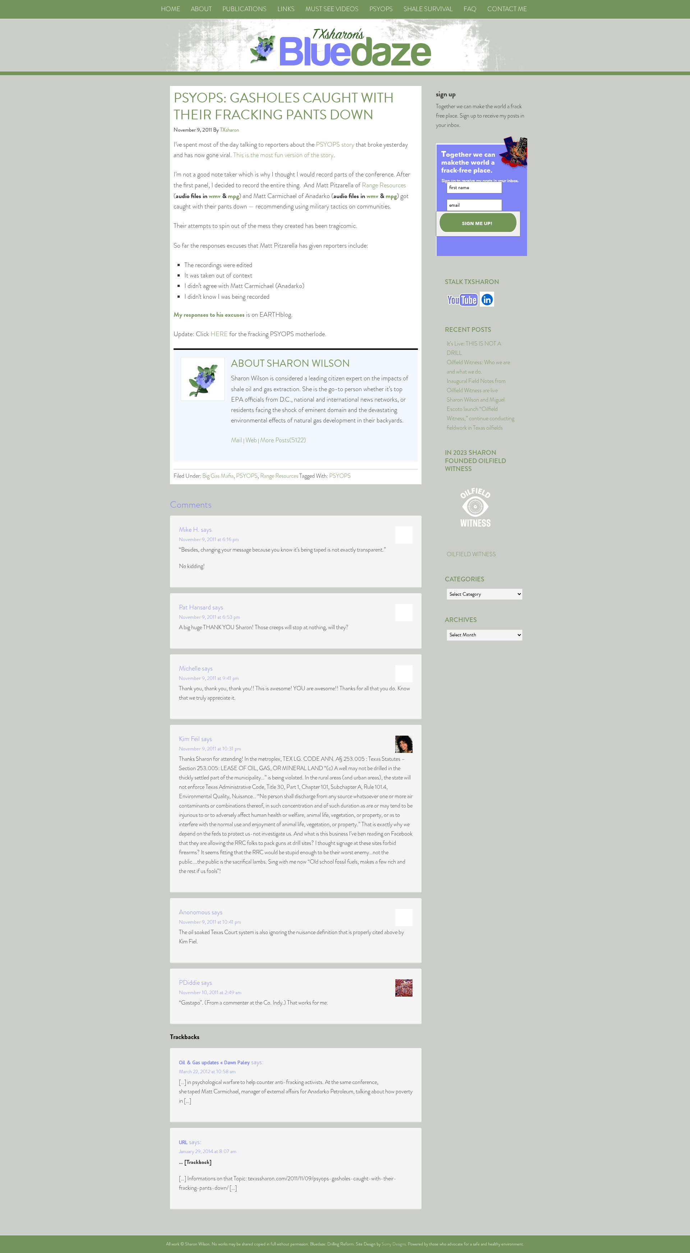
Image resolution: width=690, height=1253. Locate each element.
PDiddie (189, 982)
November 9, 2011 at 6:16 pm (209, 539)
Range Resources (384, 185)
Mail (236, 440)
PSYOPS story (335, 144)
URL (183, 1142)
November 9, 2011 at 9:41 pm (209, 678)
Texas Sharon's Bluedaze (412, 45)
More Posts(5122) (283, 440)
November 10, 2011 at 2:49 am (210, 992)
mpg (233, 196)
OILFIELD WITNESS (471, 554)
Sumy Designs (394, 1244)
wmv (215, 196)
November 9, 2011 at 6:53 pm (209, 617)
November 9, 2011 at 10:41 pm (210, 921)
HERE (219, 334)
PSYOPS (247, 476)
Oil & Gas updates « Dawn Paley (214, 1062)
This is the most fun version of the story (283, 155)
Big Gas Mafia (218, 476)
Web (251, 440)
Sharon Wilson (308, 363)
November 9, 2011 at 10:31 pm (210, 748)
